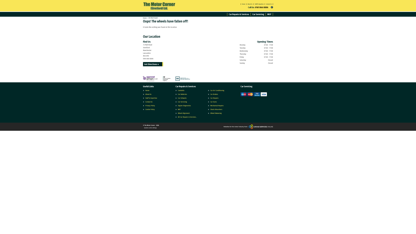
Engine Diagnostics (184, 105)
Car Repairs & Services (239, 14)
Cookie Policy (150, 109)
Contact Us (269, 4)
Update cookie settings (150, 128)
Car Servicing (258, 14)
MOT (269, 14)
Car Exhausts (182, 98)
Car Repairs (214, 98)
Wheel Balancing (216, 113)
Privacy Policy (150, 105)
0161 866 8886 (258, 7)
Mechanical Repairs (217, 105)
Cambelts (181, 90)
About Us (250, 4)
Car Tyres (213, 102)
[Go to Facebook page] (272, 7)
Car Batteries (182, 94)
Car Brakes (214, 94)
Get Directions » (151, 64)
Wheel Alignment (184, 113)
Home (243, 4)
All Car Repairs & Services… (187, 117)
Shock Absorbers (216, 109)
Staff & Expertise (259, 4)
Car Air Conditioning (217, 90)
